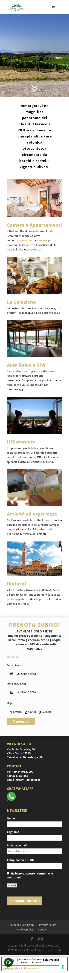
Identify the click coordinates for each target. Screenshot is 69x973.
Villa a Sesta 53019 (19, 753)
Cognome (13, 832)
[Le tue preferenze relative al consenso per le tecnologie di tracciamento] (62, 966)
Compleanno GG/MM (20, 860)
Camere (17, 711)
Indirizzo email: (17, 845)
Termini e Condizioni (22, 925)
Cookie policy (25, 929)
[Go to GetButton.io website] (8, 969)
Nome (11, 818)
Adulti (32, 711)
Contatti (43, 929)
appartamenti (25, 240)
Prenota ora (21, 721)
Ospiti (10, 703)
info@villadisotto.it (27, 779)
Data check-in (15, 665)
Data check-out (16, 684)
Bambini (46, 711)
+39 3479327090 (22, 771)
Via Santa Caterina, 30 (21, 749)
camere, (42, 240)
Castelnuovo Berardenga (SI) (25, 757)
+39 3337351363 (17, 775)
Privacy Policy (47, 925)
